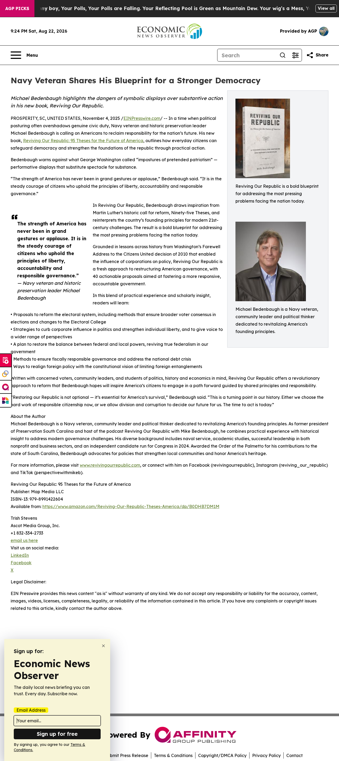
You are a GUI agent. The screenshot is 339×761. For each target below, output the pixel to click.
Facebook (21, 562)
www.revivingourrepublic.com (110, 465)
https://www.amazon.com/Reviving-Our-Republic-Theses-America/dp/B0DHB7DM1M (130, 506)
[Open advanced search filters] (295, 55)
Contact (294, 755)
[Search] (282, 55)
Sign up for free (57, 734)
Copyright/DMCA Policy (222, 755)
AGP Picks (17, 8)
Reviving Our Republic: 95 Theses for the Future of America (83, 140)
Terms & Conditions (173, 755)
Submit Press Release (126, 755)
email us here (24, 540)
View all (326, 8)
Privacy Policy (266, 755)
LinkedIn (20, 555)
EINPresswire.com (141, 118)
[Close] (103, 645)
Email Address (31, 710)
